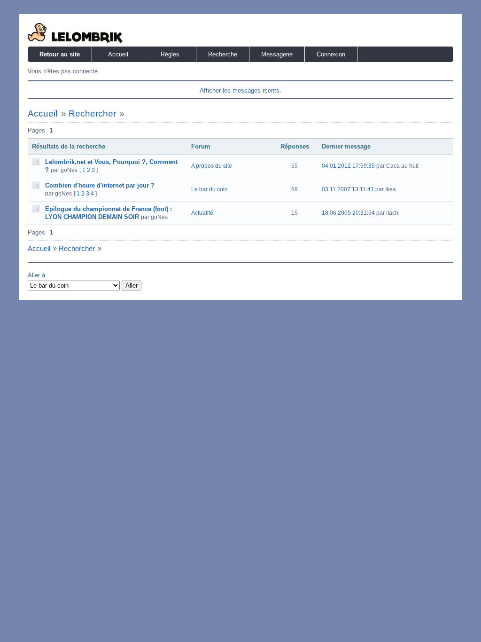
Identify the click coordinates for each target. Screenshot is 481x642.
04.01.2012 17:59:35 (348, 166)
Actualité (202, 213)
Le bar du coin (209, 189)
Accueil (118, 54)
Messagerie (277, 54)
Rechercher (92, 113)
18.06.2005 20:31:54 (348, 213)
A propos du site (211, 166)
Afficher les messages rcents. (240, 90)
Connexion (331, 54)
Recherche (222, 54)
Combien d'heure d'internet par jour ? (100, 185)
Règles (170, 54)
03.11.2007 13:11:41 (348, 189)
